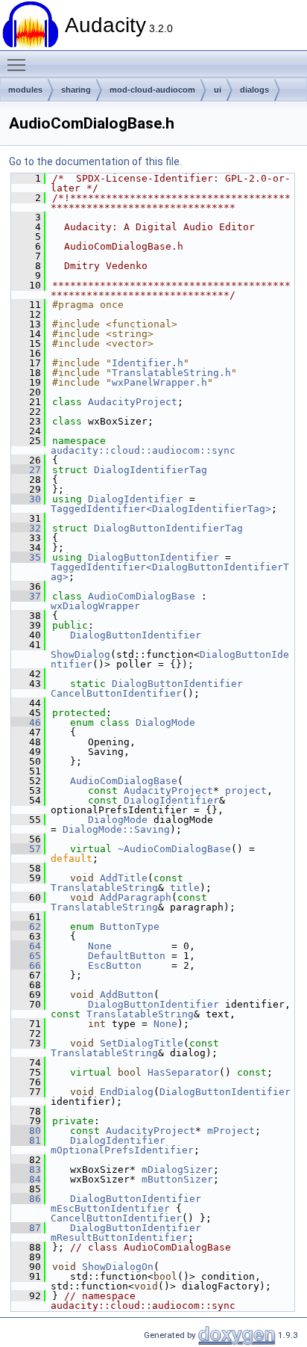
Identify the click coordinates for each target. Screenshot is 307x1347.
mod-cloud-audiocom (152, 89)
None (100, 946)
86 (26, 1198)
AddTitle (124, 878)
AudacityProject (132, 401)
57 (26, 848)
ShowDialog (80, 654)
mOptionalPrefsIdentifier (122, 1150)
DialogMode (165, 722)
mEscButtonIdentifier (110, 1208)
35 (26, 557)
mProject (231, 1130)
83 (26, 1169)
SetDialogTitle (141, 1043)
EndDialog (127, 1091)
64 (26, 946)
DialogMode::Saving (116, 829)
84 (26, 1179)
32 (26, 528)
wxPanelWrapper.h (159, 382)
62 (26, 926)
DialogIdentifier (135, 499)
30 (26, 499)
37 (26, 596)
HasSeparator (183, 1072)
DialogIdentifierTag (150, 469)
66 (26, 965)
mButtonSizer (177, 1179)
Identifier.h (147, 363)
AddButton (127, 994)
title (185, 887)
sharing (76, 89)
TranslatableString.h (171, 372)
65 (26, 955)
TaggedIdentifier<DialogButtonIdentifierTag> (170, 571)
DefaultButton (126, 955)
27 (26, 469)
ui (217, 89)
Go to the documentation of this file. (95, 161)
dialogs (254, 89)
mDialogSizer (177, 1169)
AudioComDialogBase (141, 596)
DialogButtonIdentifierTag (168, 528)
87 (26, 1227)
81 (26, 1140)
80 (26, 1130)
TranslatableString (104, 887)
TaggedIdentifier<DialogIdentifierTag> (161, 508)
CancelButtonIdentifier (116, 693)
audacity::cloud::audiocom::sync (143, 450)
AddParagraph (135, 897)
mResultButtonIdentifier (119, 1237)
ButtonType (129, 926)
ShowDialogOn (118, 1266)
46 (26, 722)
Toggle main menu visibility (19, 64)
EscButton (115, 965)
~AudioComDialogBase (174, 848)
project (246, 790)
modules (25, 89)
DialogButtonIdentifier (153, 557)
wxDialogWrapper (95, 605)
